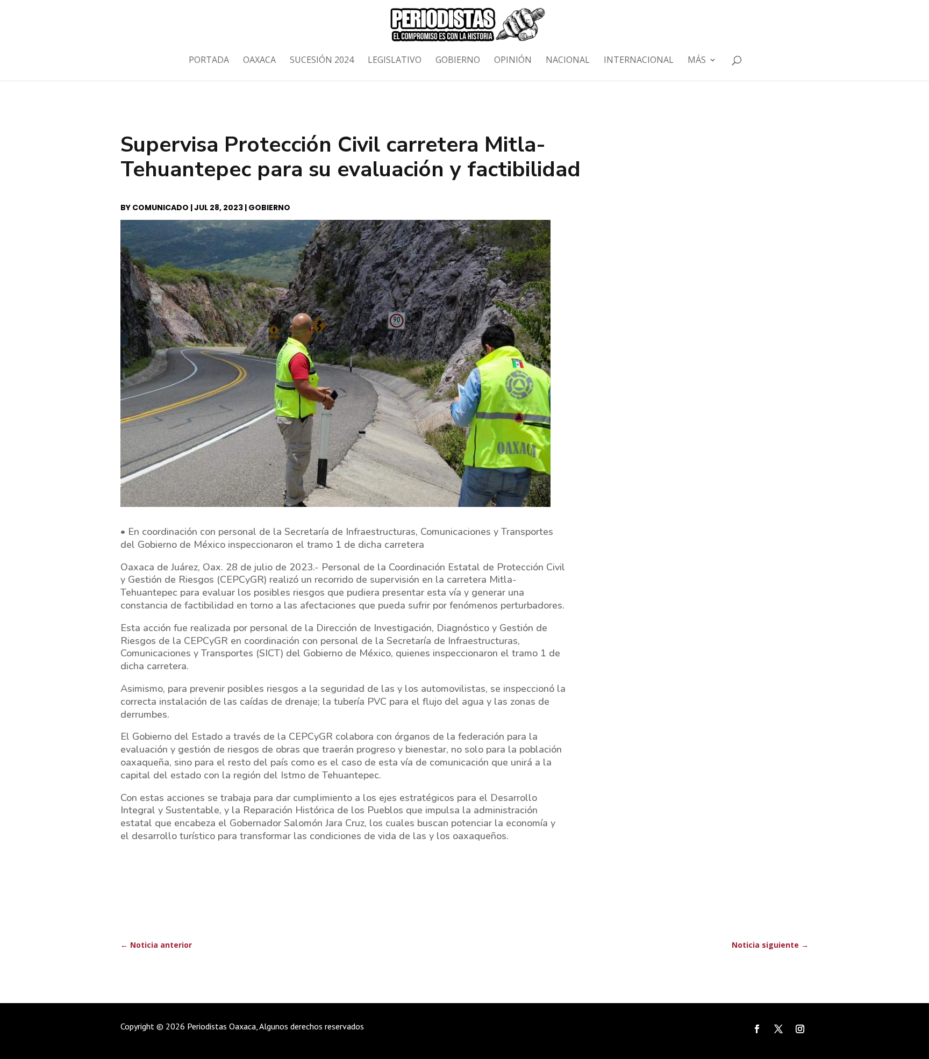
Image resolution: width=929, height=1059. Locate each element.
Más (697, 61)
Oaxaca (259, 61)
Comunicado (160, 207)
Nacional (568, 61)
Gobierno (457, 61)
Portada (209, 61)
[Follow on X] (778, 1028)
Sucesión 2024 (322, 61)
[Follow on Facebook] (757, 1028)
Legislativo (394, 61)
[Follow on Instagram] (800, 1028)
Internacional (639, 61)
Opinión (513, 61)
